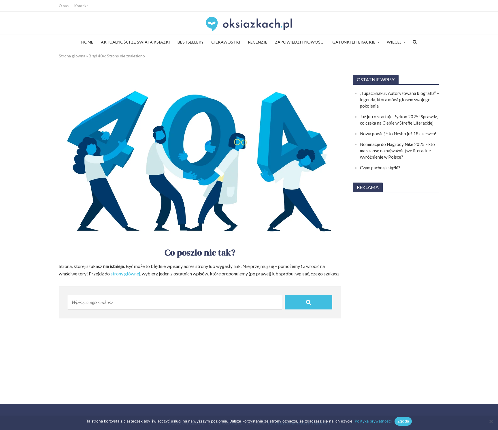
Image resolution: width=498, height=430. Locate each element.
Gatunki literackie (354, 42)
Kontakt (81, 5)
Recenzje (257, 42)
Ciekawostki (225, 42)
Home (87, 42)
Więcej (394, 42)
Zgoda (403, 421)
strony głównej (125, 273)
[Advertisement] (396, 284)
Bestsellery (191, 42)
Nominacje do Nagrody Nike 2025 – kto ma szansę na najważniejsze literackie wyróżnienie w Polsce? (397, 150)
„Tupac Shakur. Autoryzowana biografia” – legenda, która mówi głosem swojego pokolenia (399, 99)
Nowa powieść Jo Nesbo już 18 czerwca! (398, 133)
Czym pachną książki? (380, 167)
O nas (64, 5)
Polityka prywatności (373, 421)
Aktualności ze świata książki (135, 42)
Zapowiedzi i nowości (300, 42)
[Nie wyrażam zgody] (491, 421)
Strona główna (72, 55)
